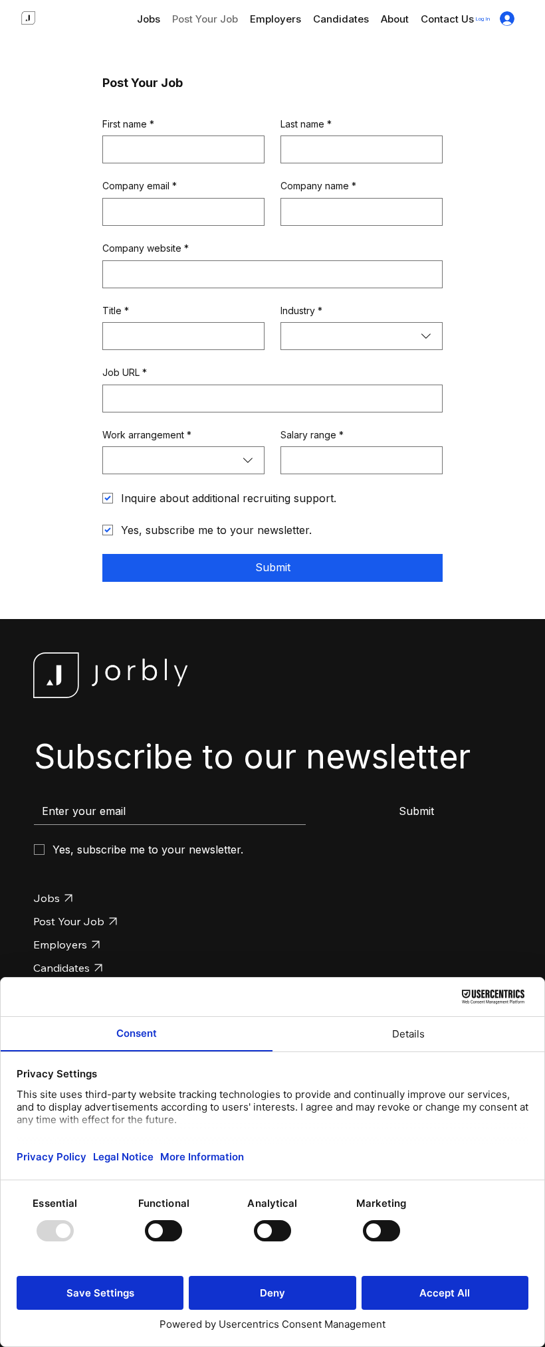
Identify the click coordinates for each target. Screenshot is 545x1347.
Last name (306, 124)
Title (115, 310)
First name (128, 124)
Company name (318, 185)
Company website (145, 248)
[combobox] (361, 336)
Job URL (124, 372)
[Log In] (507, 18)
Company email (139, 185)
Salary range (312, 434)
